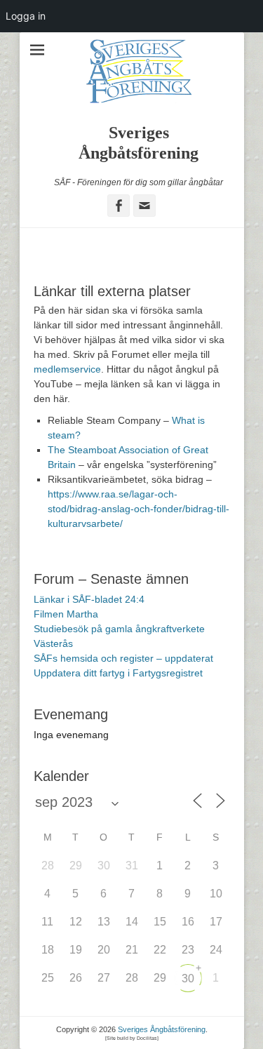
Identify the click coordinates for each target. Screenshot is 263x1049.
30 (188, 978)
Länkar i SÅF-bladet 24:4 (89, 599)
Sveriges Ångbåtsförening (161, 1029)
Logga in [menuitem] (26, 16)
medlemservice (67, 369)
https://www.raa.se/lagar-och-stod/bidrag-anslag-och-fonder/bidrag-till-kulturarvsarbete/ (138, 508)
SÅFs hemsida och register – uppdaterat (123, 658)
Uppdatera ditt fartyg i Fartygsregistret (118, 673)
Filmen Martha (66, 614)
